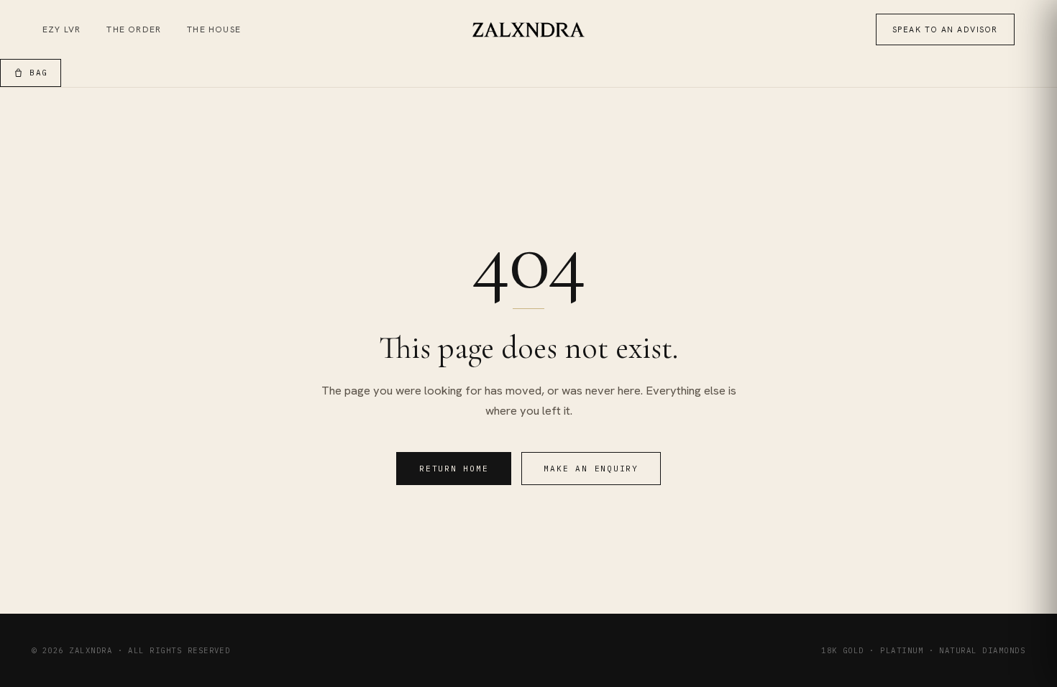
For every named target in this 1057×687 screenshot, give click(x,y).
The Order (133, 29)
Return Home (453, 469)
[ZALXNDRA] (528, 30)
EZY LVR (61, 29)
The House (214, 29)
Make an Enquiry (591, 469)
